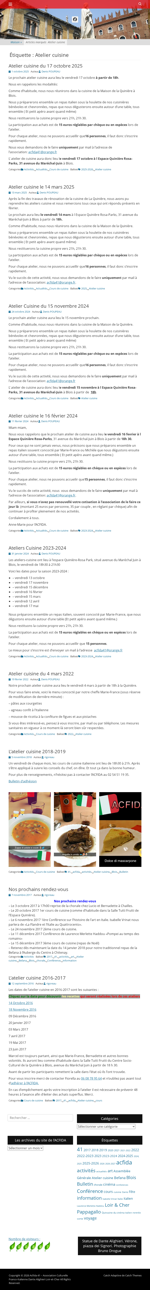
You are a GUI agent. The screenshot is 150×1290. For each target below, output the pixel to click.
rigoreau (49, 757)
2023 (97, 1156)
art (72, 956)
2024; (136, 1156)
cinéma (109, 1184)
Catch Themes (133, 1275)
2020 (110, 1150)
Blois (114, 871)
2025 (84, 288)
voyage (90, 1218)
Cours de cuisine (58, 169)
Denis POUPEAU (51, 71)
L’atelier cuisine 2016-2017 (37, 978)
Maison (16, 42)
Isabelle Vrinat (110, 1199)
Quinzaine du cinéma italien (117, 1212)
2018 (94, 1150)
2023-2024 (87, 530)
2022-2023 (85, 1156)
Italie (120, 1198)
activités (86, 871)
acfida (76, 871)
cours (99, 1100)
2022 (70, 734)
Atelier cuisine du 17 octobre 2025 (46, 65)
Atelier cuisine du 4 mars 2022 (41, 673)
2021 (117, 1150)
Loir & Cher (117, 1205)
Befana (23, 960)
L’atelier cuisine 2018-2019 (37, 751)
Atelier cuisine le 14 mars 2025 (41, 187)
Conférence (54, 960)
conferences (122, 1185)
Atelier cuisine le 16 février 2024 (43, 415)
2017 (49, 956)
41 (69, 871)
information (70, 960)
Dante (125, 1192)
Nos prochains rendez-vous (38, 889)
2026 (102, 1163)
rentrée (137, 1212)
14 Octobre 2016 (21, 1003)
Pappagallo (89, 1212)
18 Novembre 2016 (22, 1009)
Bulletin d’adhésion (23, 781)
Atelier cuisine (103, 169)
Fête (132, 1191)
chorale (41, 960)
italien (128, 1198)
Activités (29, 169)
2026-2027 (110, 1163)
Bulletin (123, 871)
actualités (101, 1171)
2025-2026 (87, 169)
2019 (103, 1150)
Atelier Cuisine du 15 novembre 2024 (49, 306)
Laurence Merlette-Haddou (90, 1206)
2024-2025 (125, 1156)
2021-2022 (125, 1150)
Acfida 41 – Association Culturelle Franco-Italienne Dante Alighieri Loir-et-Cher (38, 1277)
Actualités (41, 169)
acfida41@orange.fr (42, 152)
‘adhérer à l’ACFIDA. (25, 1083)
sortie (80, 1218)
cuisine (117, 1192)
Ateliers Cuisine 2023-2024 (37, 548)
